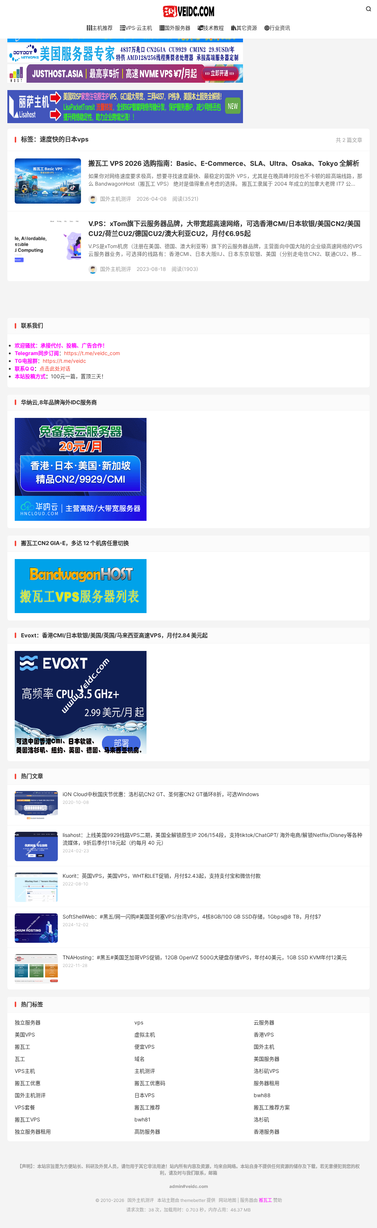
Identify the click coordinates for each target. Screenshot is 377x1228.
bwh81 (142, 1119)
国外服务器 (174, 28)
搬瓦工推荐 (147, 1107)
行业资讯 (277, 28)
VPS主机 (25, 1071)
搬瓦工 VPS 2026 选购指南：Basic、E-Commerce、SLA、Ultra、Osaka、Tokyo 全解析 (223, 163)
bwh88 (262, 1095)
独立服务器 (27, 1022)
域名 (139, 1059)
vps (138, 1022)
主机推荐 (100, 28)
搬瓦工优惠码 (149, 1083)
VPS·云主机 (136, 28)
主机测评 (144, 1071)
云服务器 (264, 1022)
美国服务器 (266, 1059)
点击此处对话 (54, 368)
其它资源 (244, 28)
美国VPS (25, 1034)
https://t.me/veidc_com (92, 353)
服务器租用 (266, 1083)
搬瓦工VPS (27, 1119)
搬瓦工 (22, 1046)
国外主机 (264, 1046)
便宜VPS (144, 1046)
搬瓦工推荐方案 (272, 1107)
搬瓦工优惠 (27, 1083)
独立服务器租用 (33, 1131)
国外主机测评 (188, 11)
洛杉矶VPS (266, 1071)
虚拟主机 (144, 1034)
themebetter (192, 1200)
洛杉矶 (261, 1119)
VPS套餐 (25, 1107)
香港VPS (264, 1034)
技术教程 (211, 28)
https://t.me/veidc (64, 361)
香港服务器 (266, 1131)
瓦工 (20, 1059)
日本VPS (144, 1095)
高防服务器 (147, 1131)
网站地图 (227, 1200)
